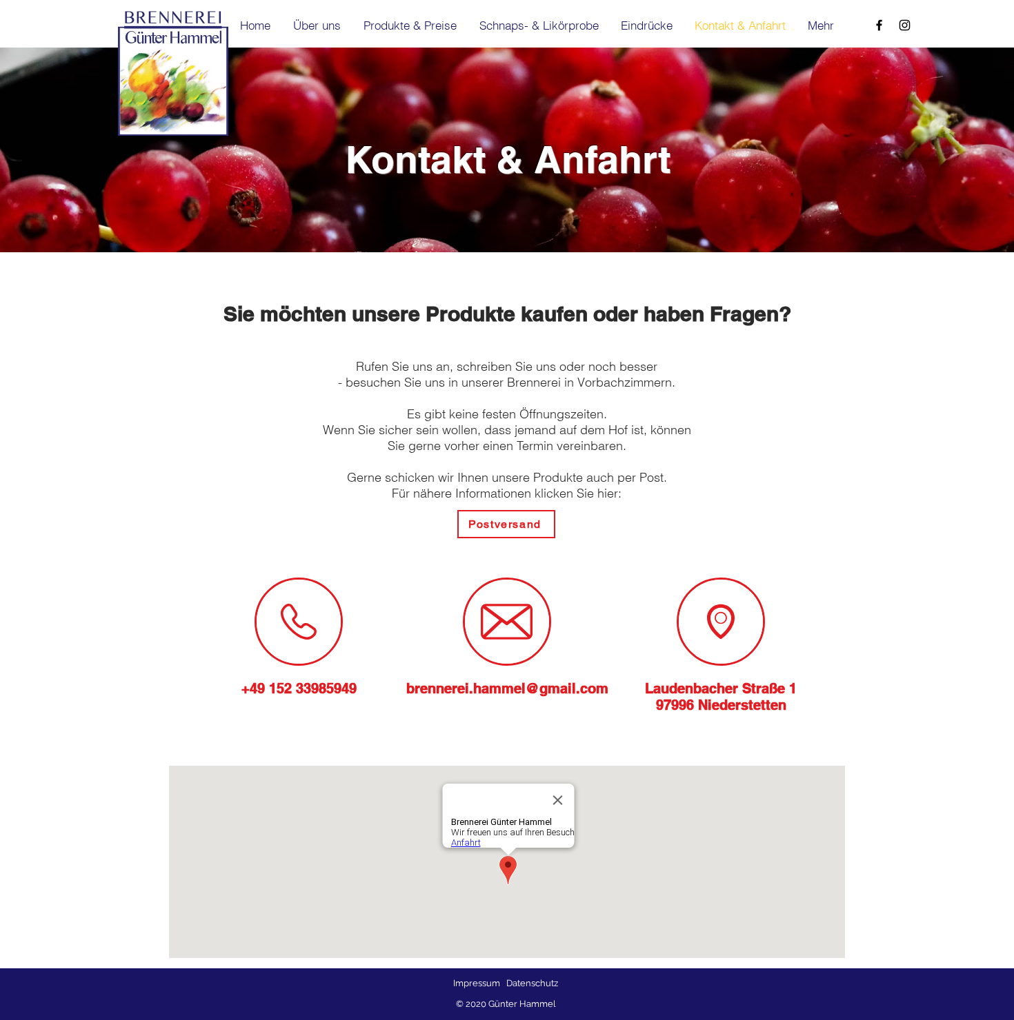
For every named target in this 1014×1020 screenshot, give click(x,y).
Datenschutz (532, 983)
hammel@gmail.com (540, 688)
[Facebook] (879, 25)
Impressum (476, 983)
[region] (299, 622)
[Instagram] (904, 25)
